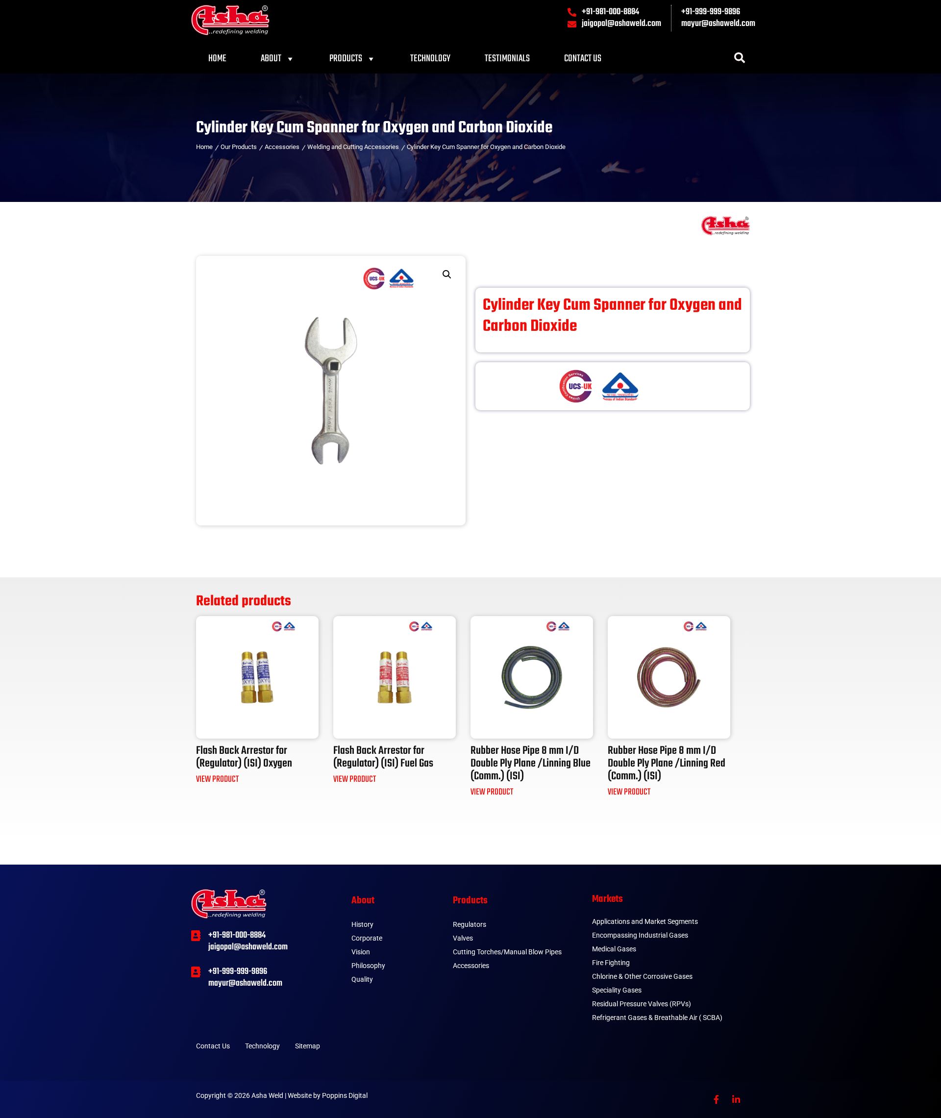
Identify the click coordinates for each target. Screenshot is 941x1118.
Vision (360, 952)
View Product (217, 780)
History (362, 924)
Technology (430, 58)
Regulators (469, 924)
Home (217, 58)
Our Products (239, 146)
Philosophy (368, 965)
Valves (463, 938)
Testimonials (507, 58)
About (271, 58)
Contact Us (582, 58)
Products (345, 58)
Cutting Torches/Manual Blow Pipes (507, 952)
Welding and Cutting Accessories (353, 146)
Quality (362, 979)
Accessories (282, 146)
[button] (447, 274)
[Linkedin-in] (736, 1099)
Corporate (366, 938)
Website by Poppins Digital (328, 1095)
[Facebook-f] (716, 1099)
